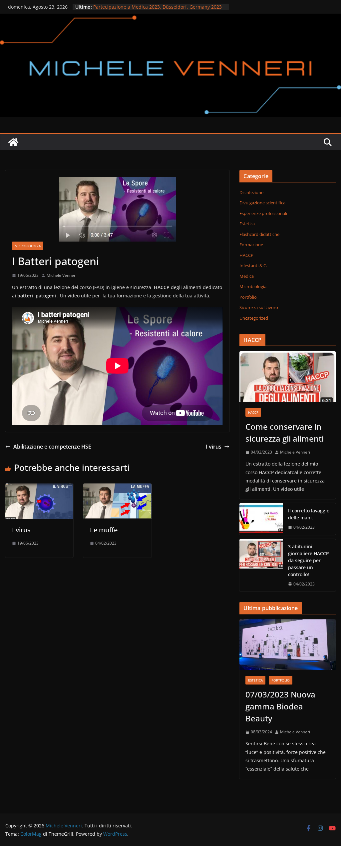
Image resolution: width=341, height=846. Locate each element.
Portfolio (248, 297)
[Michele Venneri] (170, 18)
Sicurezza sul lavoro (258, 307)
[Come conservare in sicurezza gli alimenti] (287, 376)
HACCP (246, 255)
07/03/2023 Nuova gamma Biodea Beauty (280, 706)
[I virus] (39, 488)
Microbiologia (28, 246)
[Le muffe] (117, 488)
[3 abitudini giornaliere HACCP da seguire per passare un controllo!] (261, 565)
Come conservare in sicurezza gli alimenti (284, 432)
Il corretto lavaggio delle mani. (308, 514)
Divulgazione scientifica (262, 203)
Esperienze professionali (263, 213)
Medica (246, 276)
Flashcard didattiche (259, 234)
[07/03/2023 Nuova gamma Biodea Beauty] (287, 644)
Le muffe (104, 529)
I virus (213, 446)
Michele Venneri (62, 275)
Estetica (247, 224)
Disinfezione (251, 192)
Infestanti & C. (253, 265)
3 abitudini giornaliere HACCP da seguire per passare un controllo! (308, 560)
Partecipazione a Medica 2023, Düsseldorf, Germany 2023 (157, 7)
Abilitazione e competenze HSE (52, 446)
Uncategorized (253, 318)
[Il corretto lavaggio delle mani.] (261, 519)
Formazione (251, 245)
